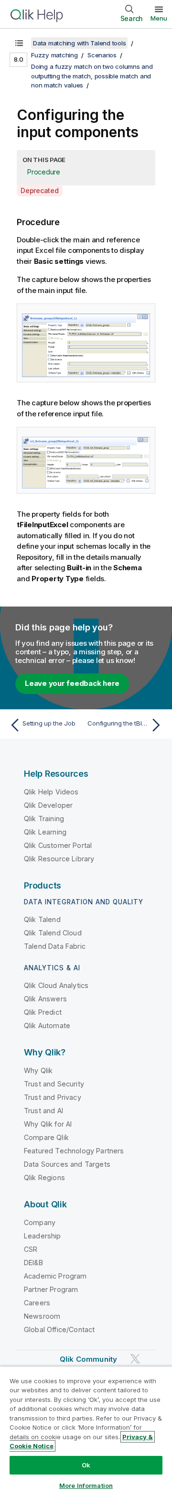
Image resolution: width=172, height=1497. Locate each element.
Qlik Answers (45, 999)
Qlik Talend (42, 919)
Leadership (42, 1236)
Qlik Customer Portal (58, 845)
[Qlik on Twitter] (135, 1358)
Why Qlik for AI (48, 1124)
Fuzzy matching (54, 55)
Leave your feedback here (72, 683)
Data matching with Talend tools (79, 43)
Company (39, 1222)
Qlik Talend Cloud (53, 933)
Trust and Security (54, 1084)
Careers (37, 1303)
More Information (86, 1485)
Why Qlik (38, 1070)
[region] (86, 1431)
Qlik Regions (44, 1177)
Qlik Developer (48, 805)
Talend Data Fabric (55, 946)
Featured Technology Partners (74, 1151)
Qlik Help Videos (51, 792)
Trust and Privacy (52, 1097)
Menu (158, 18)
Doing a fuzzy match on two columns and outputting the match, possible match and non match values (92, 76)
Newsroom (42, 1316)
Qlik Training (44, 818)
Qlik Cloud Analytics (56, 985)
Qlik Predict (43, 1012)
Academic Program (55, 1276)
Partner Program (51, 1289)
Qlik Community (88, 1359)
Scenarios (102, 55)
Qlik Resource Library (59, 859)
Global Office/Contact (59, 1329)
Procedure (43, 172)
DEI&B (33, 1262)
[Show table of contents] (19, 43)
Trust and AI (43, 1110)
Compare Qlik (46, 1137)
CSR (30, 1249)
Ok (86, 1465)
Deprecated (40, 190)
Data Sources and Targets (67, 1164)
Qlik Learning (45, 832)
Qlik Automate (47, 1025)
